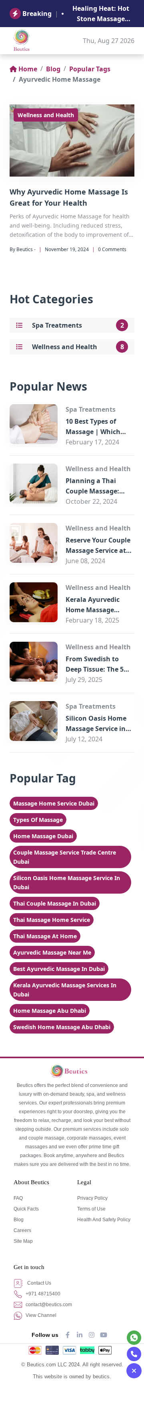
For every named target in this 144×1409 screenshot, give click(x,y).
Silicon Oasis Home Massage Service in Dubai (96, 728)
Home (27, 69)
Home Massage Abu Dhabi (49, 1010)
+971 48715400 (42, 1294)
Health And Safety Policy (103, 1219)
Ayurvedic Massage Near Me (52, 952)
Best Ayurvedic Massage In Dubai (59, 969)
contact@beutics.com (48, 1304)
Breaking (37, 13)
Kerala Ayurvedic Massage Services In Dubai (64, 989)
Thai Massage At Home (45, 936)
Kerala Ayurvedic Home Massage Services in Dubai (93, 610)
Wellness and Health (46, 115)
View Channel (40, 1315)
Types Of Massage (38, 819)
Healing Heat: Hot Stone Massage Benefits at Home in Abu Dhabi (100, 14)
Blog (53, 69)
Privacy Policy (92, 1198)
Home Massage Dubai (43, 836)
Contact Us (38, 1283)
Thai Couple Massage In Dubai (54, 903)
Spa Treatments (57, 325)
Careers (22, 1230)
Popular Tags (89, 69)
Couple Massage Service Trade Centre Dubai (64, 857)
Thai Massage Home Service (51, 920)
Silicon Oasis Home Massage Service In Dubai (66, 882)
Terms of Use (91, 1209)
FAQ (18, 1198)
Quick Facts (26, 1209)
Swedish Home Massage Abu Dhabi (61, 1027)
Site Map (23, 1241)
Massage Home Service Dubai (53, 803)
